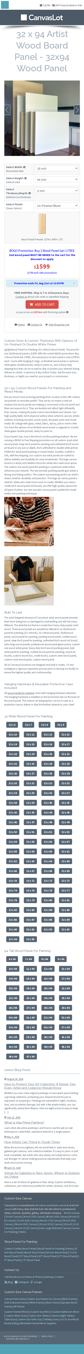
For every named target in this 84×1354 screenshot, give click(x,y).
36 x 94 (48, 1027)
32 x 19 (30, 754)
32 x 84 (48, 910)
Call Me (46, 5)
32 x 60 (48, 851)
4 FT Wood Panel (47, 1256)
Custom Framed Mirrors (16, 1311)
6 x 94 (12, 959)
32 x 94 (13, 939)
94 (9, 349)
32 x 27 (30, 773)
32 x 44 (48, 812)
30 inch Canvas (72, 1213)
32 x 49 (66, 822)
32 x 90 (13, 929)
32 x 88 (48, 919)
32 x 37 (66, 793)
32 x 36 (48, 793)
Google (37, 1282)
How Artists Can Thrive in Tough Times (32, 1142)
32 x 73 (66, 880)
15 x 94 (30, 978)
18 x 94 (13, 988)
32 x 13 (66, 734)
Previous (7, 110)
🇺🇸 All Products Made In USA (67, 5)
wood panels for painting (20, 693)
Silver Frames (52, 1302)
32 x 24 (48, 763)
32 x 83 (30, 910)
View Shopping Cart (59, 324)
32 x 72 (48, 880)
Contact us (21, 296)
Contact (59, 1277)
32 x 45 (66, 812)
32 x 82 (13, 910)
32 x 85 (66, 910)
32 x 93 (66, 929)
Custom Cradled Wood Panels (20, 1248)
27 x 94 (30, 1008)
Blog (10, 1282)
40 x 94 (48, 1037)
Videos (21, 324)
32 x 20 (48, 754)
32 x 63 (30, 861)
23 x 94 (30, 998)
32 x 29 (66, 773)
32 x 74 (13, 890)
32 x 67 (30, 871)
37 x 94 (66, 1027)
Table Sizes (10, 1319)
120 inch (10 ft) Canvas (50, 1224)
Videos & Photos (34, 1277)
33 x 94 (66, 1017)
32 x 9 (60, 725)
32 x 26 (13, 773)
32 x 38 (13, 802)
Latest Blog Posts (17, 1070)
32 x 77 (66, 890)
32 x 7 (28, 725)
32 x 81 (66, 900)
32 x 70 (13, 880)
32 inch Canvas (13, 1216)
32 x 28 (48, 773)
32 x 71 (30, 880)
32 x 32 (48, 783)
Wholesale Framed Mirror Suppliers (38, 1323)
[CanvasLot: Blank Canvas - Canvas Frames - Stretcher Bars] (42, 16)
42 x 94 (13, 1047)
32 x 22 (13, 763)
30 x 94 (13, 1017)
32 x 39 (30, 802)
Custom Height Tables (61, 1315)
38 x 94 (13, 1037)
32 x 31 (30, 783)
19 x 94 (30, 988)
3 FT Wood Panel (28, 1256)
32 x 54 (13, 841)
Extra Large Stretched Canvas (54, 1228)
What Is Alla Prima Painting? (24, 1122)
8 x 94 (44, 959)
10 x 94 (13, 969)
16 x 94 (48, 978)
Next (77, 110)
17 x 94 (66, 978)
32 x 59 (30, 851)
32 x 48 (48, 822)
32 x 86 (13, 919)
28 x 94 (48, 1008)
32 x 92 (48, 929)
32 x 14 (13, 744)
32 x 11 (30, 734)
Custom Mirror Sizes (15, 1315)
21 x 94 (66, 988)
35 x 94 (30, 1027)
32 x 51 (30, 832)
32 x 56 (48, 841)
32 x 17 (66, 744)
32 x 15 (30, 744)
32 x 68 (48, 871)
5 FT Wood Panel (67, 1256)
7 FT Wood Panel (31, 1260)
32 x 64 (48, 861)
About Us (18, 1277)
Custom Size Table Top (29, 1319)
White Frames (37, 1302)
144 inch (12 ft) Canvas (26, 1228)
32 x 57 (66, 841)
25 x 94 (66, 998)
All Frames (19, 1306)
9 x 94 (60, 959)
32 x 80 (48, 900)
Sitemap (49, 1277)
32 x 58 (13, 851)
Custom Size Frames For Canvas (44, 1299)
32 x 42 (13, 812)
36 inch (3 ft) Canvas (33, 1216)
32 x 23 (30, 763)
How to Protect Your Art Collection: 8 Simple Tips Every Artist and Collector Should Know (40, 1086)
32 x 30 (13, 783)
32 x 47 (30, 822)
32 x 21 (66, 754)
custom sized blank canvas (52, 1205)
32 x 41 (66, 802)
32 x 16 (48, 744)
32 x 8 (44, 725)
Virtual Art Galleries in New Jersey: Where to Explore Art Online (42, 1175)
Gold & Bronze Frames (16, 1302)
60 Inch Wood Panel (57, 1252)
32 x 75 (30, 890)
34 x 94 (13, 1027)
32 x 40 (48, 802)
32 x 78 (13, 900)
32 (5, 349)
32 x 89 (66, 919)
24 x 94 (48, 998)
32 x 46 (13, 822)
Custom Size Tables (38, 1315)
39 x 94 (30, 1037)
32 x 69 (66, 871)
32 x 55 (30, 841)
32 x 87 (30, 919)
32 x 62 (13, 861)
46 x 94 (13, 1056)
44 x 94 (48, 1047)
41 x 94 (66, 1037)
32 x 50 (13, 832)
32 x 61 (66, 851)
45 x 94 (66, 1047)
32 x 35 (30, 793)
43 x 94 (30, 1047)
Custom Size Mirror (41, 1311)
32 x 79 (30, 900)
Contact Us (36, 324)
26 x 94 (13, 1008)
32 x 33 (66, 783)
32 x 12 (48, 734)
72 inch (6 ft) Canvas (27, 1220)
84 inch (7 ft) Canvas (50, 1220)
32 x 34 (13, 793)
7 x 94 (28, 959)
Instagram (23, 1282)
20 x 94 (48, 988)
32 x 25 (66, 763)
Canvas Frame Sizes (14, 1299)
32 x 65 (66, 861)
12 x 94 (48, 969)
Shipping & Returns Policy (17, 1339)
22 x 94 (13, 998)
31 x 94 (30, 1017)
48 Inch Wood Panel (34, 1252)
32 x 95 (30, 939)
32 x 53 (66, 832)
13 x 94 (66, 969)
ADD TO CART (44, 304)
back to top (42, 1349)
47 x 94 (30, 1056)
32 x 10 (13, 734)
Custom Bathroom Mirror (66, 1311)
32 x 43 (30, 812)
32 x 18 (13, 754)
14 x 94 (13, 978)
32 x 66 (13, 871)
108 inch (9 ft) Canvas (25, 1224)
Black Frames (69, 1299)
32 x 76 (48, 890)
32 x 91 (30, 929)
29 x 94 (66, 1008)
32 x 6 (12, 725)
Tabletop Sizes (50, 1319)
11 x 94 (30, 969)
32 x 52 (48, 832)
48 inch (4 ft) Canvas (56, 1216)
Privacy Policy (47, 1336)
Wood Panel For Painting (51, 1248)
